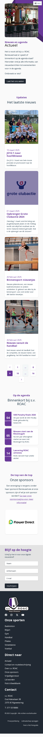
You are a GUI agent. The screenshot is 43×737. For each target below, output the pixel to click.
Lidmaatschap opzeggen (30, 721)
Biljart (7, 630)
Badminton (10, 626)
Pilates (8, 641)
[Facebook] (6, 615)
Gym (7, 633)
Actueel (8, 661)
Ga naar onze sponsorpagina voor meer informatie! (21, 499)
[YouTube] (23, 615)
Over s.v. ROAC (11, 668)
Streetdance (10, 645)
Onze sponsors (11, 672)
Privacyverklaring (13, 721)
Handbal (8, 637)
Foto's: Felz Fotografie (30, 725)
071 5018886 (12, 707)
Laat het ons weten (15, 81)
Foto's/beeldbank (12, 683)
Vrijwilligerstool (12, 676)
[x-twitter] (17, 615)
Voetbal (8, 648)
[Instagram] (11, 615)
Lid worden (10, 679)
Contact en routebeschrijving (18, 664)
